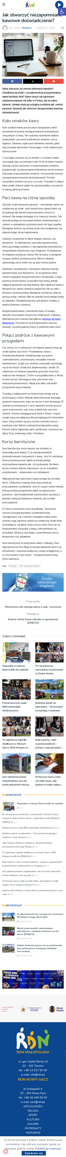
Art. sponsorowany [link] (29, 566)
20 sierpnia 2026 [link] (25, 939)
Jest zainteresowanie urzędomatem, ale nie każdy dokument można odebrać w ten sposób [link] (15, 781)
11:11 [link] (34, 856)
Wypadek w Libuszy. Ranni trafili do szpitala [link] (15, 667)
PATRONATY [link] (33, 1128)
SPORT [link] (33, 1115)
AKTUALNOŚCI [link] (33, 1106)
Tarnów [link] (12, 566)
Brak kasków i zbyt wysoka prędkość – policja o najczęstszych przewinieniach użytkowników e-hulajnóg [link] (48, 744)
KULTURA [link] (33, 1119)
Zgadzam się (34, 1153)
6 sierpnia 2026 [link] (24, 921)
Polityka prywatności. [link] (48, 1148)
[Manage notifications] (5, 1151)
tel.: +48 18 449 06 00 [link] (33, 1097)
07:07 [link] (20, 808)
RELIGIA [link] (33, 1111)
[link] (62, 12)
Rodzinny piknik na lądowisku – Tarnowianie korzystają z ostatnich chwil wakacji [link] (49, 707)
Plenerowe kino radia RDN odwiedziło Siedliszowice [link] (14, 706)
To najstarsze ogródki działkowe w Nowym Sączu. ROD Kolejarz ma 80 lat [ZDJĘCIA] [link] (15, 744)
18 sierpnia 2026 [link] (25, 956)
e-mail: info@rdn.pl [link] (33, 1074)
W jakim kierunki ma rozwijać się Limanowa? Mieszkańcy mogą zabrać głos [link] (40, 916)
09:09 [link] (47, 866)
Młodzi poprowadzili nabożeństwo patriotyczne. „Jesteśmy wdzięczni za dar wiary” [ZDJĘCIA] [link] (38, 931)
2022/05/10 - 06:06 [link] (45, 28)
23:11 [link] (15, 822)
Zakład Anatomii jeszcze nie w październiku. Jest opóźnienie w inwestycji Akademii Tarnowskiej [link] (40, 948)
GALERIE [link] (33, 1124)
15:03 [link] (29, 837)
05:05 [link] (38, 885)
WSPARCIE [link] (33, 1133)
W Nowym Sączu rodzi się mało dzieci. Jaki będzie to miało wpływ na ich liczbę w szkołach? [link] (49, 781)
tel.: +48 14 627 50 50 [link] (33, 1070)
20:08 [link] (57, 828)
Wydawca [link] (26, 28)
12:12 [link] (36, 847)
